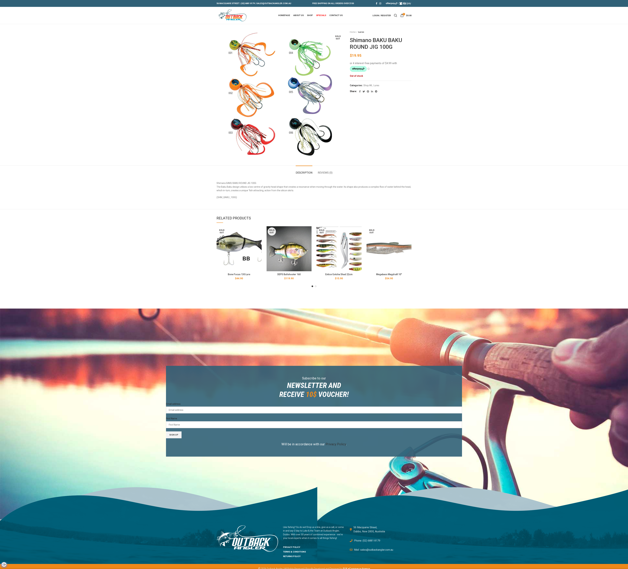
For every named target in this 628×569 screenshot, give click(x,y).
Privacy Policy (336, 444)
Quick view (259, 239)
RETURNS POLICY (292, 556)
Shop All (367, 85)
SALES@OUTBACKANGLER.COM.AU (273, 3)
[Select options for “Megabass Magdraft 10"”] (409, 231)
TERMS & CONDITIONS (294, 552)
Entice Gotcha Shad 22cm (339, 274)
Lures (361, 32)
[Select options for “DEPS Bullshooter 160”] (309, 231)
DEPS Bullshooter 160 (289, 274)
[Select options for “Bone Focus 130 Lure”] (259, 231)
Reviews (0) (325, 172)
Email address (173, 404)
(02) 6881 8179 (248, 3)
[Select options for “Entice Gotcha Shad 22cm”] (359, 231)
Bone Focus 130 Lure (239, 274)
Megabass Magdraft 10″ (389, 274)
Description (304, 172)
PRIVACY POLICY (291, 547)
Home (353, 32)
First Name (171, 418)
